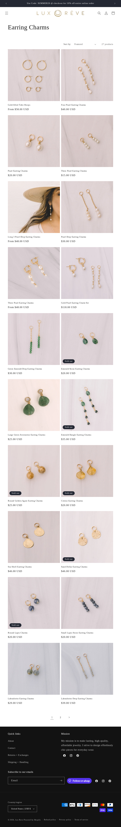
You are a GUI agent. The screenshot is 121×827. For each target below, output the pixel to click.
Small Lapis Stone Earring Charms (77, 633)
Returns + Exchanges (18, 755)
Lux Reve (19, 820)
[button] (6, 13)
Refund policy (50, 820)
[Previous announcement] (6, 3)
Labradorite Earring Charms (21, 698)
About (11, 741)
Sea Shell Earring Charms (20, 567)
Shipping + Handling (18, 762)
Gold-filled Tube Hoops (19, 105)
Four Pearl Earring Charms (73, 105)
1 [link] (52, 717)
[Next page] (69, 717)
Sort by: (67, 44)
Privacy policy (65, 820)
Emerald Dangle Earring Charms (76, 435)
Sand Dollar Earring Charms (74, 567)
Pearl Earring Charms (18, 171)
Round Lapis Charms (18, 633)
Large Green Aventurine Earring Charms (26, 435)
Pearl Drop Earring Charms (73, 237)
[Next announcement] (114, 3)
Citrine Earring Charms (72, 501)
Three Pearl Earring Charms (74, 171)
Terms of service (81, 820)
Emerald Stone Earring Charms (75, 369)
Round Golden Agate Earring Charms (25, 501)
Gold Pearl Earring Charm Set (75, 303)
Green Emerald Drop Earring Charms (25, 369)
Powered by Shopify (32, 820)
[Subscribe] (61, 780)
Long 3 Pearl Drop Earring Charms (24, 237)
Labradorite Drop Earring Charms (76, 698)
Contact (11, 748)
